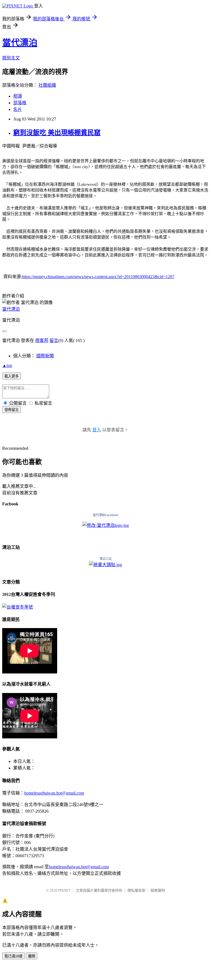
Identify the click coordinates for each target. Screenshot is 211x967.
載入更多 (11, 376)
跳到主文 (11, 58)
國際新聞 (45, 356)
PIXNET (64, 890)
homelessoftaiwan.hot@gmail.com (54, 793)
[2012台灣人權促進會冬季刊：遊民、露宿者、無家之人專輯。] (17, 607)
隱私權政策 (136, 890)
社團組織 (47, 85)
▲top (7, 365)
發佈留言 (11, 410)
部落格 (19, 102)
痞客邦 (41, 340)
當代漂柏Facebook (105, 515)
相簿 (17, 96)
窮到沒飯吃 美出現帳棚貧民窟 (57, 132)
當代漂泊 (19, 43)
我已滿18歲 (13, 956)
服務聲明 (158, 890)
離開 (31, 956)
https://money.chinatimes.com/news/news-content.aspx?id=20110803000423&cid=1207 (98, 276)
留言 (53, 340)
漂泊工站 (105, 558)
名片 (17, 109)
